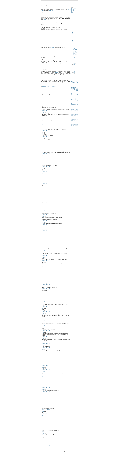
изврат (72, 84)
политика (72, 91)
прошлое (72, 86)
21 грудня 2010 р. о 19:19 (46, 320)
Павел (43, 419)
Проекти (72, 12)
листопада (74, 62)
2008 (73, 76)
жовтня (74, 63)
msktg (43, 345)
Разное (72, 107)
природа (77, 123)
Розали (43, 277)
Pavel (42, 349)
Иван (42, 407)
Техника (72, 25)
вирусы (72, 108)
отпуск (77, 85)
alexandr (43, 411)
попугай (75, 123)
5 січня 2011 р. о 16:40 (45, 396)
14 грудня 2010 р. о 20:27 (46, 153)
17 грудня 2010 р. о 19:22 (46, 210)
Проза (72, 24)
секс (76, 124)
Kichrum (43, 97)
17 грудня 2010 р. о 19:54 (46, 214)
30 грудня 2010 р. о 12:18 (46, 383)
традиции (77, 125)
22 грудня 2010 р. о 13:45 (46, 325)
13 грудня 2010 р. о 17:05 (46, 95)
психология (72, 95)
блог (43, 86)
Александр (43, 222)
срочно (75, 125)
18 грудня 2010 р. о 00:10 (46, 224)
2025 (73, 31)
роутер (76, 104)
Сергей (43, 429)
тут (47, 368)
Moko (42, 327)
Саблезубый (43, 252)
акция (76, 103)
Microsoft (75, 98)
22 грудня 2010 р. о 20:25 (46, 336)
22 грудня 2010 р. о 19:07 (46, 330)
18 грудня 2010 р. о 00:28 (46, 230)
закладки (72, 119)
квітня (74, 70)
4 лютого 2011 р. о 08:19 (46, 413)
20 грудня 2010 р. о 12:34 (46, 260)
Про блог (72, 9)
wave (74, 103)
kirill (42, 415)
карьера (74, 120)
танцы (75, 113)
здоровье (77, 89)
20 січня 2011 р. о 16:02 (46, 409)
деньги (72, 81)
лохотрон (77, 109)
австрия (77, 107)
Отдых (77, 80)
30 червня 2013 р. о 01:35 (46, 440)
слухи (77, 124)
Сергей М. (43, 303)
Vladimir (43, 286)
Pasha (42, 308)
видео (72, 100)
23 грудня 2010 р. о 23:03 (46, 374)
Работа (75, 84)
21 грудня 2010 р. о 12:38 (46, 301)
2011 (73, 46)
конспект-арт (77, 120)
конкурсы (72, 92)
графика (72, 118)
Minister (43, 332)
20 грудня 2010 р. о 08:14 (46, 255)
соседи (73, 125)
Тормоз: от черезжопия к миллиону (75, 60)
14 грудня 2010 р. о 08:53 (46, 130)
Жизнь (72, 80)
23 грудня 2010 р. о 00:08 (46, 343)
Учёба (72, 83)
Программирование (73, 26)
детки (74, 108)
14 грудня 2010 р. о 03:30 (46, 122)
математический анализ (74, 110)
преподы (72, 90)
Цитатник (76, 84)
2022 (73, 34)
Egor (42, 138)
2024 (73, 32)
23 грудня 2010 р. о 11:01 (46, 351)
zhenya (43, 190)
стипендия (72, 113)
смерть (77, 104)
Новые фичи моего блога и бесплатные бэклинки (49, 6)
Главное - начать (75, 51)
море (75, 97)
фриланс (76, 95)
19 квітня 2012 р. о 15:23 (46, 431)
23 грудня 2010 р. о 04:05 (46, 347)
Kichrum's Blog (59, 2)
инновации (77, 119)
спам (72, 98)
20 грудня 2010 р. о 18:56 (46, 284)
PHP (77, 95)
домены (75, 118)
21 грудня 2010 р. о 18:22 (46, 306)
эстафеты (77, 86)
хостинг (72, 114)
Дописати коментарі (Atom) (48, 445)
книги (72, 104)
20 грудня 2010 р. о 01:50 (46, 250)
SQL (77, 105)
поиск (73, 123)
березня (74, 71)
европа (72, 85)
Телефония (72, 23)
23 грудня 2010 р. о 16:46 (46, 365)
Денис (43, 376)
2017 (73, 40)
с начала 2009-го (46, 19)
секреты (72, 112)
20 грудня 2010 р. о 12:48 (46, 264)
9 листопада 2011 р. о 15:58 (46, 427)
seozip (43, 226)
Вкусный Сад (43, 371)
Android (74, 114)
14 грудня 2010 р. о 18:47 (46, 145)
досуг (77, 81)
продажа (72, 124)
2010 (73, 47)
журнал (77, 118)
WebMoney (54, 86)
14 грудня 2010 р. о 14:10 (46, 136)
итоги (77, 82)
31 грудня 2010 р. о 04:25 (46, 391)
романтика (77, 92)
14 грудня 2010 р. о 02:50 (46, 110)
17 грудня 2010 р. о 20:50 (46, 220)
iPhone (75, 99)
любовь (72, 94)
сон (71, 125)
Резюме (72, 11)
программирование (46, 86)
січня (73, 73)
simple (43, 353)
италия (77, 98)
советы (76, 112)
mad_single (43, 236)
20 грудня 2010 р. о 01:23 (46, 245)
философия (77, 94)
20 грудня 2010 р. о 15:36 (46, 275)
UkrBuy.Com (56, 72)
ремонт (74, 124)
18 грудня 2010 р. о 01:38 (46, 234)
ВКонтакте (72, 93)
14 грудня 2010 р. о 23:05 (46, 166)
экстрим (77, 100)
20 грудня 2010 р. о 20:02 (46, 288)
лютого (74, 72)
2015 (73, 41)
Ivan (42, 142)
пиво (77, 97)
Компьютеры (73, 88)
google (77, 90)
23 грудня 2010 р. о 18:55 (46, 369)
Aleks (42, 294)
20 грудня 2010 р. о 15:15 (46, 269)
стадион (72, 105)
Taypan (43, 173)
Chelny (43, 266)
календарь (72, 120)
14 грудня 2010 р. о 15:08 (46, 140)
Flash (77, 114)
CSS (75, 114)
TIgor (42, 90)
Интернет (73, 82)
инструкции (74, 100)
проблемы (74, 104)
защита (74, 119)
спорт (77, 112)
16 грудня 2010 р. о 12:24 (46, 188)
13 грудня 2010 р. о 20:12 (46, 100)
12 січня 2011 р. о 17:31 (46, 405)
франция (77, 113)
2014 (73, 42)
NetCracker (77, 102)
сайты (75, 124)
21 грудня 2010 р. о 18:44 (46, 311)
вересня (74, 64)
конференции (72, 109)
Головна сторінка (73, 8)
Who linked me (52, 47)
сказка (72, 102)
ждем (44, 274)
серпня (74, 65)
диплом (76, 108)
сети (74, 112)
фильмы (74, 102)
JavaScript (76, 105)
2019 (73, 38)
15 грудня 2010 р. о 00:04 (46, 171)
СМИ (74, 107)
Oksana (43, 257)
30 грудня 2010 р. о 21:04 (46, 387)
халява (51, 86)
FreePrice (72, 115)
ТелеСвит (77, 93)
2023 (73, 33)
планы (72, 84)
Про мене (72, 10)
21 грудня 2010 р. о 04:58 (46, 292)
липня (74, 66)
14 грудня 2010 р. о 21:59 (46, 158)
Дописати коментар (43, 442)
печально (75, 83)
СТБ (75, 107)
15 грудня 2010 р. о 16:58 (46, 175)
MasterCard (75, 115)
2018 (73, 39)
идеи (75, 119)
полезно (72, 22)
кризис (72, 99)
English (72, 27)
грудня (74, 48)
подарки (72, 123)
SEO (52, 86)
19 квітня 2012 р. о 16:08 (46, 435)
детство (74, 118)
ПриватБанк (72, 97)
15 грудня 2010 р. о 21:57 (46, 183)
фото (73, 105)
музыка (77, 110)
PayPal (77, 115)
